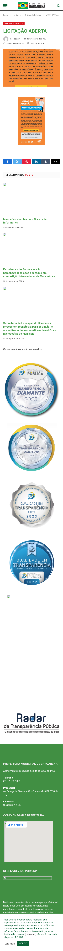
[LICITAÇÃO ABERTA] (31, 68)
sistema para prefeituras (44, 902)
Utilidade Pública (14, 24)
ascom (17, 39)
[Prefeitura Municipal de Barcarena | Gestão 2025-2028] (31, 5)
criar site (23, 902)
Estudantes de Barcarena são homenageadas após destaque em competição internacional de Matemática (29, 273)
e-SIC (18, 805)
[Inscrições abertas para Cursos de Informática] (31, 199)
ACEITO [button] (23, 943)
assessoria (26, 905)
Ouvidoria (8, 805)
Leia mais (31, 934)
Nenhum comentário (15, 43)
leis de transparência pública (21, 912)
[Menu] (5, 5)
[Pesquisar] (58, 5)
